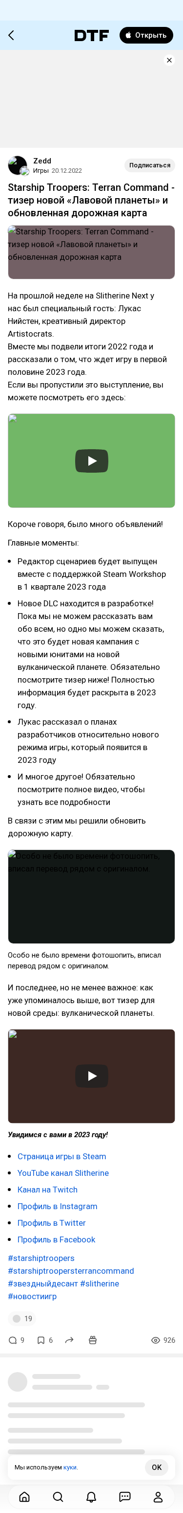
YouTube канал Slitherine (63, 1173)
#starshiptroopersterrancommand (71, 1271)
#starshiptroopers (41, 1258)
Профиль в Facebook (56, 1239)
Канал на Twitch (48, 1189)
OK (157, 1467)
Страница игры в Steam (62, 1156)
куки (70, 1467)
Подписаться (149, 165)
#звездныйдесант (43, 1283)
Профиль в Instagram (58, 1206)
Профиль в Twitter (52, 1223)
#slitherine (99, 1283)
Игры (41, 170)
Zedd (42, 161)
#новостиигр (32, 1296)
